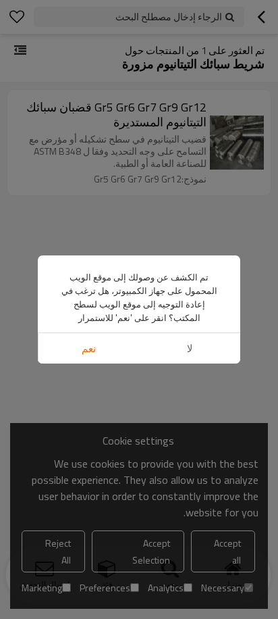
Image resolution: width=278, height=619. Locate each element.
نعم (89, 348)
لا (190, 348)
